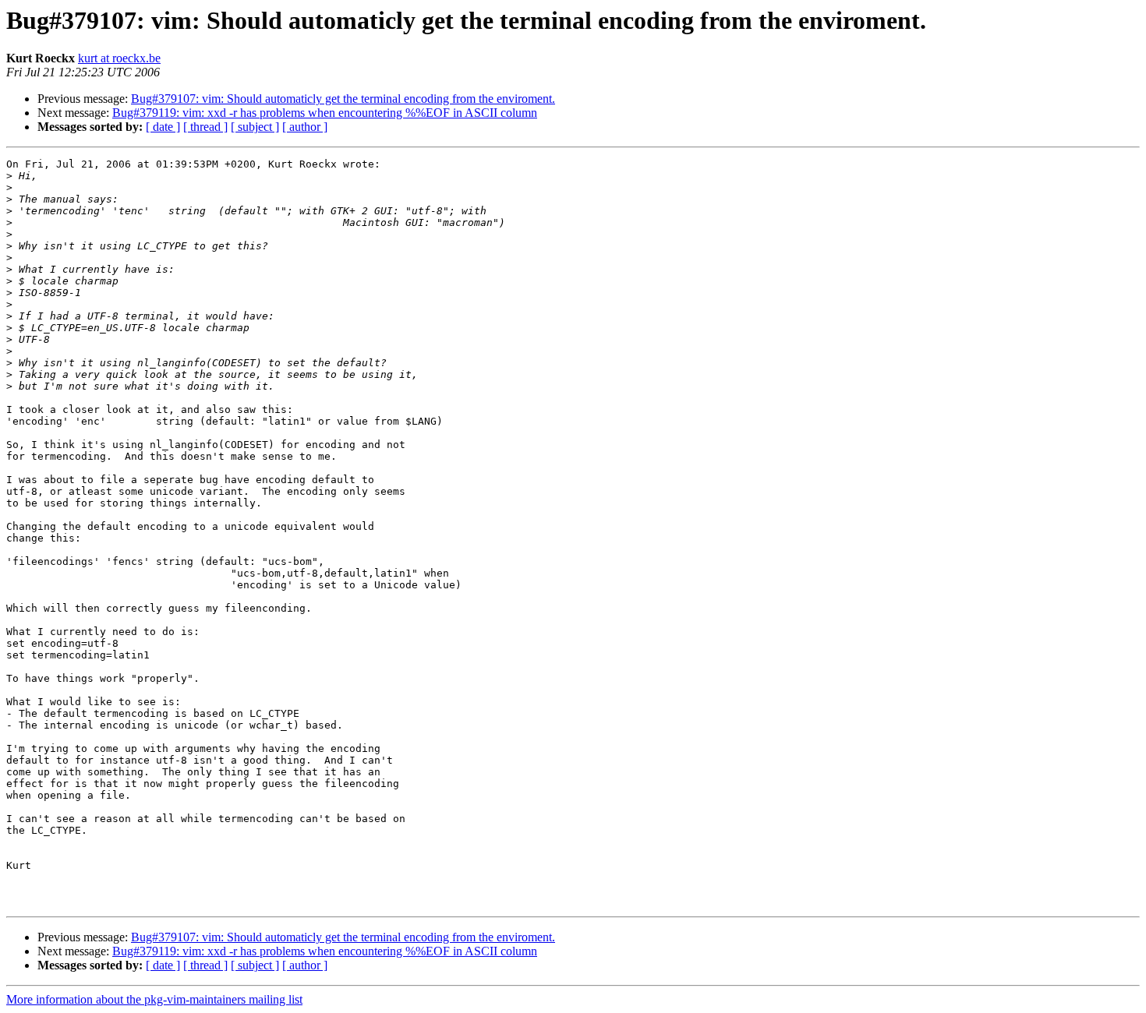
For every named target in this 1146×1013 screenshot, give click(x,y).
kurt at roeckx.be (119, 58)
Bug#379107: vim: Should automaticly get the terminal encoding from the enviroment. (343, 98)
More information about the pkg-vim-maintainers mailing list (154, 999)
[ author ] (304, 126)
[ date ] (163, 126)
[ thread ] (205, 126)
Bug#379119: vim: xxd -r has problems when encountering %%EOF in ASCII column (324, 112)
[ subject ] (255, 126)
